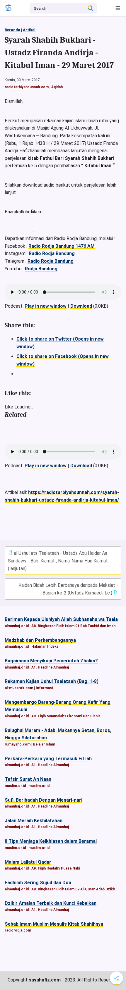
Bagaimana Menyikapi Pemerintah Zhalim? (51, 661)
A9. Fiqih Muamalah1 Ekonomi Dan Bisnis (66, 716)
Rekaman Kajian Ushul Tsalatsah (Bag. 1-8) (51, 681)
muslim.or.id (15, 786)
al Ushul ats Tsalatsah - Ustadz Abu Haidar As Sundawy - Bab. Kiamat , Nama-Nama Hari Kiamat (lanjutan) (58, 560)
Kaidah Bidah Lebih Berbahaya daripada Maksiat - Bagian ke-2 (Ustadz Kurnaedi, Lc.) (68, 589)
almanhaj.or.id (17, 626)
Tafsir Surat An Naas (28, 779)
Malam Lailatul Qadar (28, 862)
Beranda (12, 30)
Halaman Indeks (45, 646)
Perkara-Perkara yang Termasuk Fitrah (48, 758)
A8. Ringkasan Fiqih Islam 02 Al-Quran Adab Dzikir (73, 889)
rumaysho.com (17, 744)
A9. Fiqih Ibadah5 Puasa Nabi (55, 868)
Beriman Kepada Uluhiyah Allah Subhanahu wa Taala (61, 619)
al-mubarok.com (19, 688)
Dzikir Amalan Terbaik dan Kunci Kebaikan (50, 903)
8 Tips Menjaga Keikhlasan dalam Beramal (51, 841)
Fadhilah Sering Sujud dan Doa (38, 882)
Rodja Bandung (41, 269)
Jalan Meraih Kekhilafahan (33, 820)
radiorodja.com (18, 930)
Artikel (29, 30)
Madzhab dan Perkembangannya (40, 640)
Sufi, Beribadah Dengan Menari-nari (43, 800)
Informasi (44, 688)
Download (81, 306)
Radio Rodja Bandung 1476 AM (61, 246)
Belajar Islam (44, 744)
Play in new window (46, 306)
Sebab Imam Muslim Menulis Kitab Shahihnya (54, 924)
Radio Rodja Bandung (52, 253)
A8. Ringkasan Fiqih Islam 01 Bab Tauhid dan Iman (73, 626)
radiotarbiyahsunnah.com (27, 87)
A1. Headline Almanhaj (50, 667)
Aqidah (57, 87)
